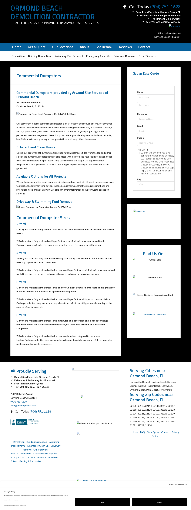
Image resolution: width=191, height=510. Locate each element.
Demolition (18, 441)
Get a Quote (153, 432)
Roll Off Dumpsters (21, 453)
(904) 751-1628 (165, 6)
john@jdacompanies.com (23, 405)
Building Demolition (36, 441)
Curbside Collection (36, 457)
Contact (165, 432)
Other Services (40, 449)
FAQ (142, 432)
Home (135, 432)
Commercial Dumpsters (45, 453)
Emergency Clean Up (38, 445)
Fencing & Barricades (30, 461)
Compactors (17, 457)
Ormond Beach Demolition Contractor (52, 12)
